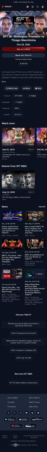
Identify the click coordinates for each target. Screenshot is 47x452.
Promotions (12, 407)
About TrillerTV (34, 398)
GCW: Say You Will (23, 358)
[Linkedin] (32, 413)
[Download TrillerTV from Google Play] (10, 419)
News (38, 11)
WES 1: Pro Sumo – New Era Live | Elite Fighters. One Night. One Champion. (11, 258)
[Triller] (38, 413)
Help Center (33, 407)
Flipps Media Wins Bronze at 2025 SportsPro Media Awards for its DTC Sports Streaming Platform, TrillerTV (35, 289)
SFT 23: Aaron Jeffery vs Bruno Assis (16, 197)
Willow (31, 11)
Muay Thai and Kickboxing (34, 262)
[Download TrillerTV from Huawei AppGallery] (16, 426)
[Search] (37, 6)
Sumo (9, 264)
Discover (6, 11)
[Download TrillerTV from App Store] (23, 419)
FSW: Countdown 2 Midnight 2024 (23, 350)
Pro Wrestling (11, 294)
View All (41, 207)
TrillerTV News (34, 402)
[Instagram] (20, 413)
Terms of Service (4, 436)
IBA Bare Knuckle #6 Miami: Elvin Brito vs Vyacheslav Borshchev (23, 325)
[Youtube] (26, 413)
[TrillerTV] (7, 6)
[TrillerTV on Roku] (30, 426)
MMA (17, 108)
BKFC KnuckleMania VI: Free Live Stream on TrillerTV (34, 257)
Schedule (14, 11)
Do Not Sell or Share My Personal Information (34, 436)
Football (15, 235)
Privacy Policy (15, 436)
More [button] (4, 82)
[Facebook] (9, 413)
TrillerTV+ (23, 11)
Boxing (9, 235)
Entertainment (29, 265)
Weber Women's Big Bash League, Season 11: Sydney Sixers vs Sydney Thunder (23, 342)
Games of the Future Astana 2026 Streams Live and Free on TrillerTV (10, 230)
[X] (15, 413)
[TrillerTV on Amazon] (37, 419)
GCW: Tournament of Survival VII (23, 333)
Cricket (10, 301)
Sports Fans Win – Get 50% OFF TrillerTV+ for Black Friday (11, 289)
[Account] (42, 6)
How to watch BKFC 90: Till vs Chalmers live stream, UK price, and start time (34, 230)
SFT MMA (18, 96)
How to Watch (13, 398)
